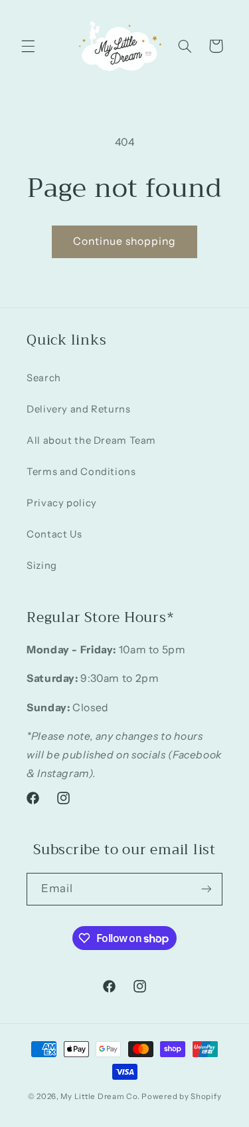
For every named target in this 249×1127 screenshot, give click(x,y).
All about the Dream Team (91, 440)
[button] (28, 46)
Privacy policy (62, 503)
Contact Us (54, 534)
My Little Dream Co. (100, 1096)
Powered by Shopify (181, 1096)
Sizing (42, 565)
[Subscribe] (206, 889)
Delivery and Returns (79, 409)
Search (44, 378)
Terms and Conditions (81, 472)
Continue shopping (125, 241)
